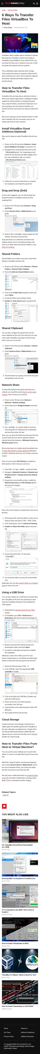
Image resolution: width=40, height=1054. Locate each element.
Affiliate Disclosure (27, 1036)
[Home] (15, 5)
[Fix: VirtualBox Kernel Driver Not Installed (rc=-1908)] (20, 831)
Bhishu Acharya (8, 1009)
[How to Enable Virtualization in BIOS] (20, 929)
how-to (5, 795)
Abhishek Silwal (7, 914)
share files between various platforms (16, 451)
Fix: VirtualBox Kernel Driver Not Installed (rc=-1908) (17, 846)
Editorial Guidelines (28, 1032)
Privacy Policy (9, 1036)
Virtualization (12, 10)
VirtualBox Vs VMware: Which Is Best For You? (19, 975)
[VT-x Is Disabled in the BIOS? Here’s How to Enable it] (20, 896)
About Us (24, 1028)
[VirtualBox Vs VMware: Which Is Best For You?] (20, 961)
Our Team (7, 1032)
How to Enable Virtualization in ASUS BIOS (17, 1006)
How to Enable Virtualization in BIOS (15, 943)
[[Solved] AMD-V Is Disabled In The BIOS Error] (20, 864)
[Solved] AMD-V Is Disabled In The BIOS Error (18, 878)
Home (3, 10)
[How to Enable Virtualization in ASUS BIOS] (20, 992)
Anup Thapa (8, 27)
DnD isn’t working (8, 247)
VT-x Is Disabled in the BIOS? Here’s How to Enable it (18, 911)
